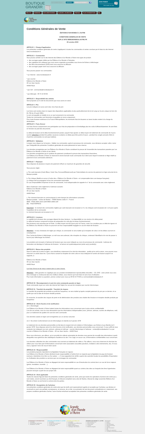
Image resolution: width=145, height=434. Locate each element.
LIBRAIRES (69, 2)
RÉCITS (28, 13)
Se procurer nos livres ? (55, 423)
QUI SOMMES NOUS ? (57, 2)
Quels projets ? (72, 424)
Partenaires (90, 424)
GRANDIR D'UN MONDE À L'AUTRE (94, 420)
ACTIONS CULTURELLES (73, 420)
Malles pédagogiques (73, 425)
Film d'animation (110, 427)
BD (99, 13)
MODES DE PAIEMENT (81, 2)
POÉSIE (77, 13)
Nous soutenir (90, 423)
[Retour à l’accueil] (30, 22)
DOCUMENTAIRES (49, 13)
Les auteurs (52, 425)
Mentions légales (91, 426)
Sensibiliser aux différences (75, 423)
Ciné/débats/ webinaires (36, 423)
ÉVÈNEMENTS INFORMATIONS (36, 420)
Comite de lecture (53, 424)
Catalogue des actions (73, 426)
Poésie (108, 426)
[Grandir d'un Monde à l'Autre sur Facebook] (90, 2)
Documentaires (110, 424)
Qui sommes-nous (91, 422)
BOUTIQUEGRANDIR (35, 5)
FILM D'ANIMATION (89, 13)
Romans (108, 423)
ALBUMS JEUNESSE (65, 13)
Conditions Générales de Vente (114, 431)
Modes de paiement (111, 430)
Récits (107, 422)
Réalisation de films (34, 424)
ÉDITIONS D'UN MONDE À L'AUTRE (56, 420)
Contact (89, 425)
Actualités (32, 422)
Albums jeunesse (110, 425)
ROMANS (37, 13)
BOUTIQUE (108, 420)
